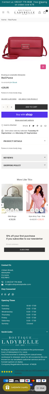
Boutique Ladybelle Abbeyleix (13, 75)
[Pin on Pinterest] (38, 126)
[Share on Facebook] (30, 126)
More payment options (24, 120)
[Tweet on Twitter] (34, 126)
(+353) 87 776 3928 (13, 282)
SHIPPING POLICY (12, 165)
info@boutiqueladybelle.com (18, 284)
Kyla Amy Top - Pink (37, 216)
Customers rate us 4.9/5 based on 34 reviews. (31, 371)
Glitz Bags (12, 216)
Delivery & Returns (8, 99)
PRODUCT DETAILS (13, 141)
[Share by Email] (46, 126)
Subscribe (24, 249)
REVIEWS (8, 157)
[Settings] (39, 12)
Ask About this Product (28, 99)
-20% (30, 187)
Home (3, 20)
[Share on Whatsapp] (42, 126)
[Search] (8, 12)
